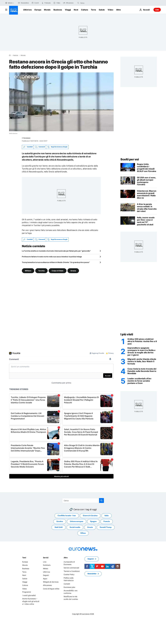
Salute (102, 10)
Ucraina (59, 521)
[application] (61, 101)
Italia (107, 515)
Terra (93, 10)
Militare (28, 271)
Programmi (26, 592)
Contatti (67, 584)
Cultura (84, 10)
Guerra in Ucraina (90, 515)
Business (57, 10)
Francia (107, 521)
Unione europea (76, 521)
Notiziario (47, 565)
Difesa (83, 533)
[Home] (10, 55)
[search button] (78, 3)
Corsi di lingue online (51, 589)
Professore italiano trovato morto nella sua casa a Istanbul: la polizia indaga (52, 257)
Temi (24, 557)
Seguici (46, 575)
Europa (38, 10)
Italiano (10, 3)
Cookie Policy (69, 574)
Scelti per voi (129, 159)
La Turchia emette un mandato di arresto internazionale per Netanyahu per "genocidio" (56, 251)
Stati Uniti (59, 527)
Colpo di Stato (57, 271)
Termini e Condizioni (72, 571)
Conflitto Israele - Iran (67, 515)
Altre (66, 557)
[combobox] (90, 3)
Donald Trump (106, 527)
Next (76, 10)
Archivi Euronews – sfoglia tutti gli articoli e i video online (30, 601)
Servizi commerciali (71, 568)
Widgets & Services (50, 582)
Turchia (41, 271)
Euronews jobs (69, 587)
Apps (45, 578)
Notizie (15, 55)
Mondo (47, 10)
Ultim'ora (27, 10)
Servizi (45, 557)
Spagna (93, 521)
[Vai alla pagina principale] (13, 10)
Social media (75, 527)
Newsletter (91, 574)
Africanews (47, 585)
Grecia (73, 271)
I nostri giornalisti (29, 595)
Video (110, 10)
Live (157, 10)
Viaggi (68, 10)
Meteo (45, 568)
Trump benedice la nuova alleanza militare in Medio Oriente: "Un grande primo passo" (56, 262)
